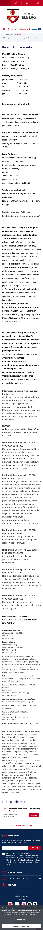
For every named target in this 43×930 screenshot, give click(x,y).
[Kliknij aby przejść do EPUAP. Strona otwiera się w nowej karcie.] (34, 29)
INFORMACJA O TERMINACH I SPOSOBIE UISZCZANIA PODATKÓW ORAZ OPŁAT (19, 620)
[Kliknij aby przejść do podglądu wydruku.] (31, 826)
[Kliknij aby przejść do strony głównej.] (16, 3)
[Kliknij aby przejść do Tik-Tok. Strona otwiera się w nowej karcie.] (19, 29)
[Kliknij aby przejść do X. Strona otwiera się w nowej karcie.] (16, 29)
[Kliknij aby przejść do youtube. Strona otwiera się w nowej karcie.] (4, 29)
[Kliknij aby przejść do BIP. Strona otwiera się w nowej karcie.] (28, 29)
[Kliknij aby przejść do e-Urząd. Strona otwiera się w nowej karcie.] (23, 29)
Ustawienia (21, 920)
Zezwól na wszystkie (21, 926)
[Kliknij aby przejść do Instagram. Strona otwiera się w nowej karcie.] (13, 29)
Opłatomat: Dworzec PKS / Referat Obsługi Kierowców (24, 810)
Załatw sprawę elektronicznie (16, 104)
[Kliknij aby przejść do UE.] (39, 29)
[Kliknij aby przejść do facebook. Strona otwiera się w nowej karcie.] (8, 29)
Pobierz (34, 815)
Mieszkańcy (17, 34)
